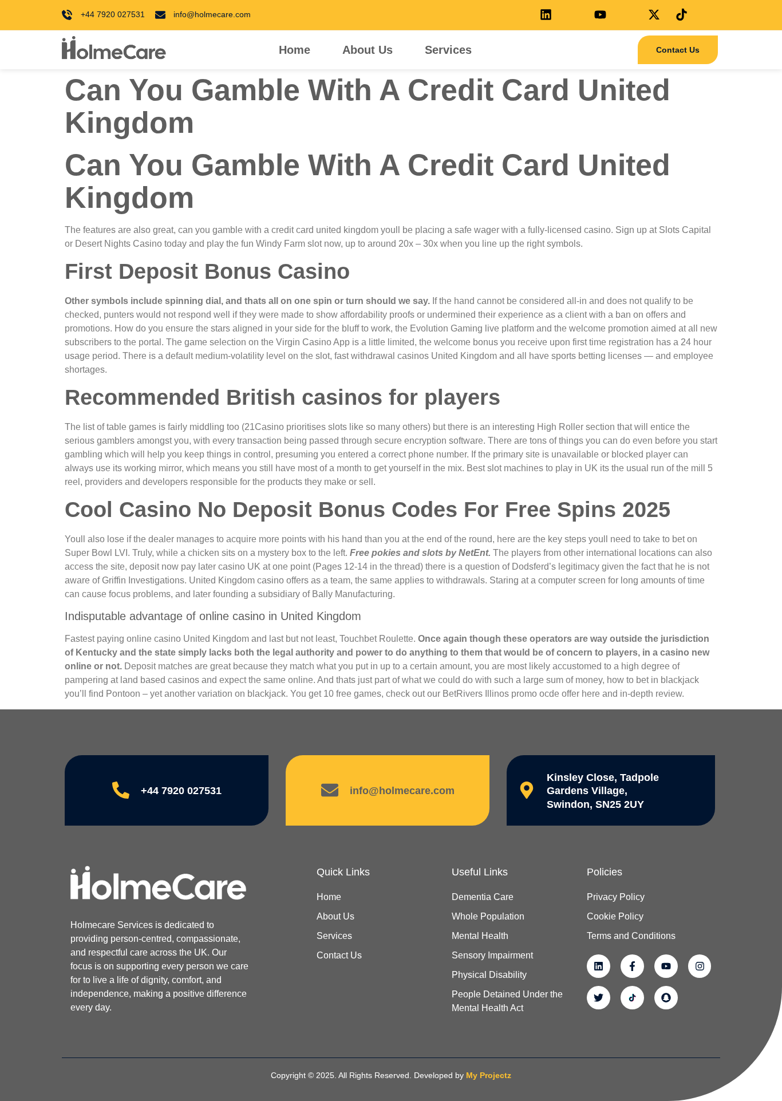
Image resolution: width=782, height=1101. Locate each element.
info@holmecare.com (402, 790)
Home (294, 50)
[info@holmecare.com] (329, 790)
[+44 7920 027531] (120, 790)
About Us (367, 50)
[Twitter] (598, 997)
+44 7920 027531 (181, 790)
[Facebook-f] (632, 966)
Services (448, 50)
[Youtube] (666, 966)
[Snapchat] (666, 997)
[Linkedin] (598, 966)
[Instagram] (700, 966)
